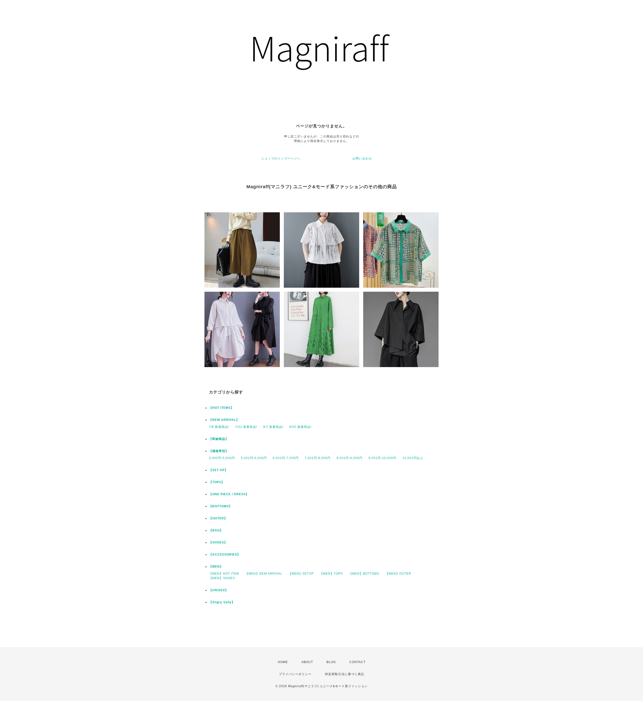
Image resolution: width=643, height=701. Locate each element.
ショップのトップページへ (280, 158)
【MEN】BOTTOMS (364, 573)
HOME (283, 662)
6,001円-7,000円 (286, 458)
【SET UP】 (218, 470)
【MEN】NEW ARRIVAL (263, 573)
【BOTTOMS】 (220, 506)
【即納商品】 (219, 439)
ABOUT (307, 662)
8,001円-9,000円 (349, 458)
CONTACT (357, 662)
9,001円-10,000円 (382, 458)
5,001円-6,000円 (254, 458)
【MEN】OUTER (398, 573)
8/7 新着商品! (273, 427)
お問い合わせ (362, 158)
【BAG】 (216, 530)
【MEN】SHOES (222, 578)
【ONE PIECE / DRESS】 (229, 494)
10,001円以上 (412, 458)
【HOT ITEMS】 (221, 408)
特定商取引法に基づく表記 (344, 674)
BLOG (331, 662)
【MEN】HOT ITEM (224, 573)
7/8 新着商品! (219, 427)
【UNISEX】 (218, 590)
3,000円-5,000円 (222, 458)
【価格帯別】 (219, 451)
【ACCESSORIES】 (224, 554)
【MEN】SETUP (301, 573)
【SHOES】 (218, 542)
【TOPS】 (217, 482)
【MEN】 (216, 566)
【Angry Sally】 (222, 602)
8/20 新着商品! (300, 427)
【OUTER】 (218, 518)
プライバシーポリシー (295, 674)
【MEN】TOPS (331, 573)
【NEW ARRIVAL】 (224, 420)
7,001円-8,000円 (318, 458)
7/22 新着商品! (246, 427)
